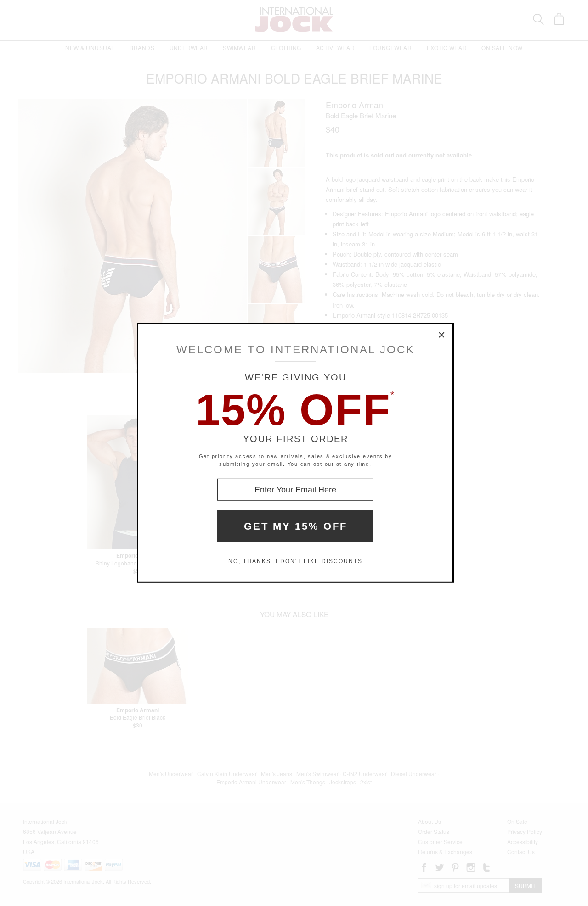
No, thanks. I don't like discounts (295, 561)
